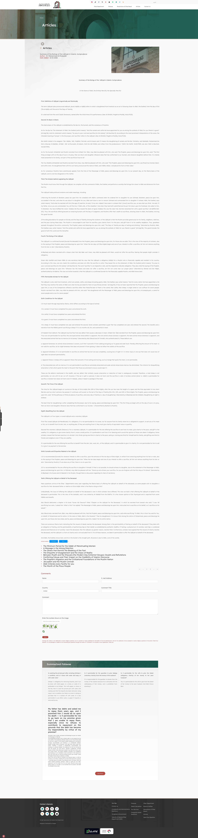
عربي (154, 2)
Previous (54, 541)
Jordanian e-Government (119, 814)
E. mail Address (106, 578)
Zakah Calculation (136, 806)
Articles (145, 814)
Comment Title (106, 588)
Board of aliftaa (148, 806)
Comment (45, 597)
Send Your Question (149, 817)
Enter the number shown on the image (55, 618)
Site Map (114, 803)
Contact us (115, 806)
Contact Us (147, 6)
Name (44, 578)
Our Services (135, 809)
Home (41, 18)
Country (45, 588)
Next (63, 541)
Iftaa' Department (148, 803)
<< (139, 569)
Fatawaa (133, 803)
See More (100, 773)
